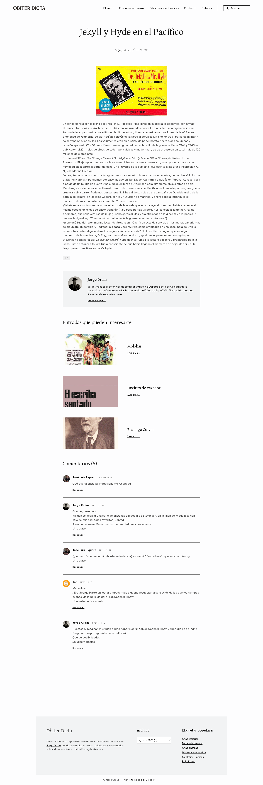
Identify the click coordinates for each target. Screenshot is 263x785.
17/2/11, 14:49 (98, 623)
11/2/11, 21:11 (105, 550)
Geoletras (188, 757)
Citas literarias (190, 738)
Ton (74, 582)
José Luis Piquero (84, 477)
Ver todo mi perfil (97, 300)
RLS (66, 258)
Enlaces (207, 8)
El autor (108, 8)
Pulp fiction (188, 761)
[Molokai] (90, 349)
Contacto (190, 8)
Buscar (227, 8)
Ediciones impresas (131, 8)
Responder (78, 490)
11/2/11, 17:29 (98, 505)
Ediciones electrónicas (164, 8)
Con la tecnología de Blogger (139, 780)
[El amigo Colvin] (90, 432)
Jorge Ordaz (124, 50)
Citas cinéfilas (190, 747)
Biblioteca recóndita (194, 752)
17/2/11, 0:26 (86, 582)
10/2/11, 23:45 (106, 477)
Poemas (199, 757)
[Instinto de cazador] (90, 391)
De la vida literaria (192, 743)
